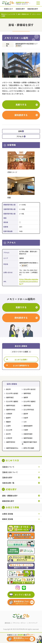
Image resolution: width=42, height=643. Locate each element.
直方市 (8, 434)
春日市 (8, 389)
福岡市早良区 (10, 405)
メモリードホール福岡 (20, 352)
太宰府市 (9, 438)
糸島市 (25, 418)
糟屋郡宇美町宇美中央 (29, 443)
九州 (24, 422)
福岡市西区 (27, 393)
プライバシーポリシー (20, 623)
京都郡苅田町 (28, 434)
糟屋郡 (8, 422)
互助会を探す (7, 477)
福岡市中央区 (10, 410)
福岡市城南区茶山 (12, 448)
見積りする (21, 104)
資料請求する (21, 115)
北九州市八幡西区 (12, 401)
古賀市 (8, 426)
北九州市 (9, 430)
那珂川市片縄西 (28, 448)
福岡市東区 (10, 397)
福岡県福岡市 (28, 426)
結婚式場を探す (8, 501)
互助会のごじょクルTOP (8, 14)
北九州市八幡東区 (29, 401)
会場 (20, 131)
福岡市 (25, 397)
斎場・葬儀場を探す (23, 14)
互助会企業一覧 (8, 483)
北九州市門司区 (28, 410)
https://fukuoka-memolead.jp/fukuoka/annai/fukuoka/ (28, 281)
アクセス (19, 136)
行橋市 (25, 430)
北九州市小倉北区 (29, 389)
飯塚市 (8, 418)
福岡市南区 (27, 405)
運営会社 (7, 623)
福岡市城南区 (28, 438)
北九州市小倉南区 (12, 393)
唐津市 (25, 414)
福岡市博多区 (10, 442)
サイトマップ (33, 623)
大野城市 (9, 414)
